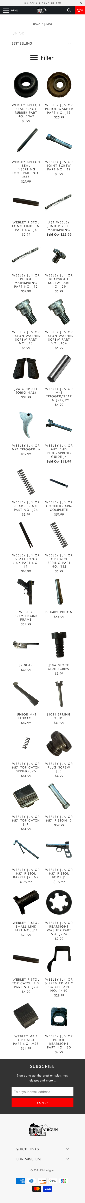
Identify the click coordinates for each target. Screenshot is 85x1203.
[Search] (70, 10)
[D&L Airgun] (42, 10)
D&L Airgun (47, 1170)
